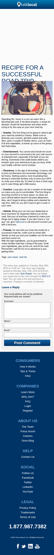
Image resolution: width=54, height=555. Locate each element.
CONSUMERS (28, 360)
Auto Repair (26, 273)
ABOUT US (28, 421)
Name (7, 320)
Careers (28, 436)
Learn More (28, 392)
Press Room (27, 431)
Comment (8, 301)
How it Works (28, 366)
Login (27, 406)
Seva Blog (28, 440)
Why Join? (27, 396)
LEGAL (27, 502)
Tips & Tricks (27, 371)
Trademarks (28, 512)
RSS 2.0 (46, 276)
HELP (28, 451)
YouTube (27, 491)
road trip (23, 256)
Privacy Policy (27, 507)
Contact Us (27, 456)
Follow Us (28, 473)
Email (7, 330)
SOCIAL (28, 467)
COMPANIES (27, 386)
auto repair (13, 256)
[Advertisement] (27, 37)
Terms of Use (28, 517)
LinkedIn (28, 487)
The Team (28, 426)
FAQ (27, 375)
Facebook (28, 477)
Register (28, 410)
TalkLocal (20, 221)
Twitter (28, 482)
